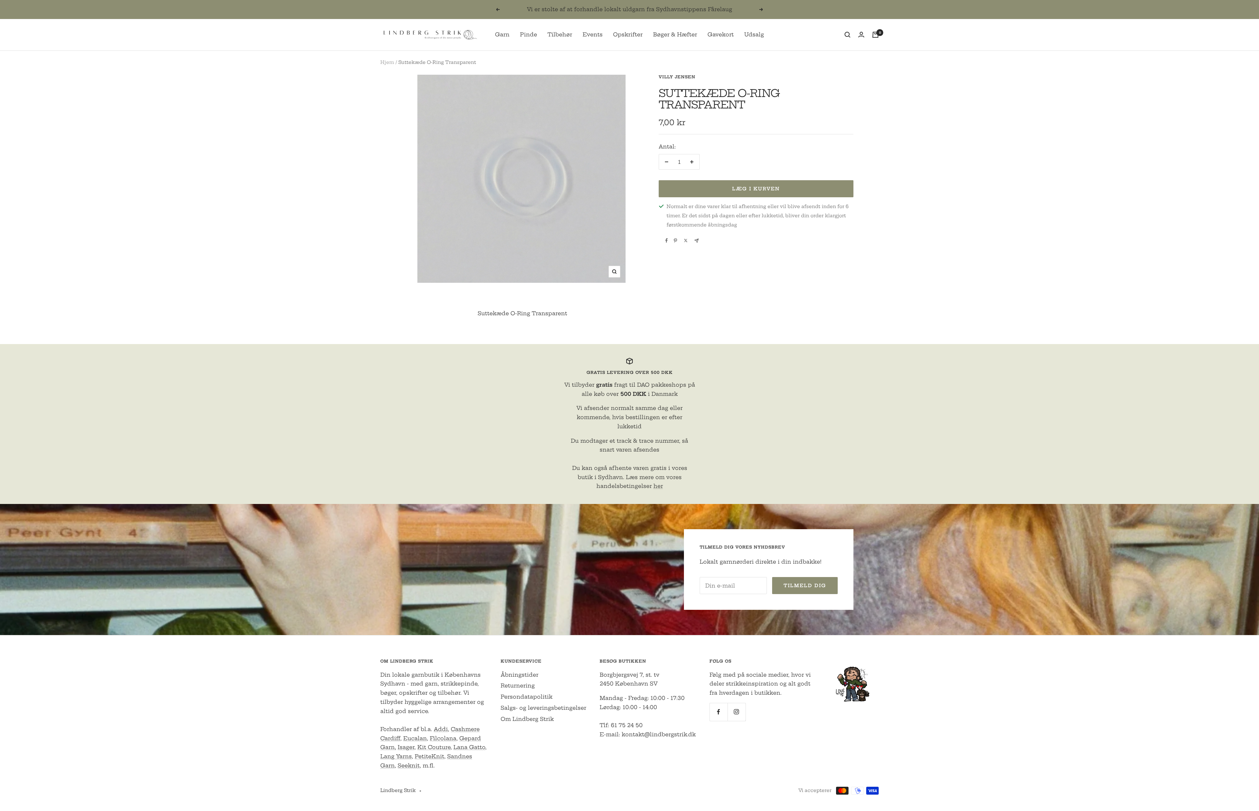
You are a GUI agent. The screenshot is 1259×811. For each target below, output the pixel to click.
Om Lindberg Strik (527, 719)
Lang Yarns (396, 756)
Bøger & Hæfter (675, 34)
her (658, 486)
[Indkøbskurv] (875, 35)
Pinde (528, 34)
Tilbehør (560, 34)
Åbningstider (519, 674)
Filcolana (443, 738)
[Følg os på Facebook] (718, 712)
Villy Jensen (677, 76)
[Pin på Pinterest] (675, 240)
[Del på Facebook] (666, 240)
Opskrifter (628, 34)
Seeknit (409, 765)
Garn (502, 34)
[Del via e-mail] (696, 241)
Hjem (387, 62)
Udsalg (754, 34)
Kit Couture (433, 747)
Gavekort (721, 34)
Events (593, 34)
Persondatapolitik (526, 696)
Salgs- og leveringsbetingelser (543, 708)
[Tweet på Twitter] (686, 240)
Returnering (518, 685)
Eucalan (415, 738)
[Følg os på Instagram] (737, 712)
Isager (406, 747)
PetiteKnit (429, 756)
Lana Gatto (469, 747)
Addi (441, 729)
